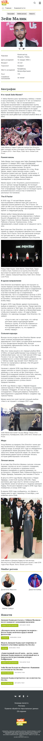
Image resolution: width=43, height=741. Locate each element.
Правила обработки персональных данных (21, 709)
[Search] (34, 3)
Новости (31, 13)
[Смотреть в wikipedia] (20, 50)
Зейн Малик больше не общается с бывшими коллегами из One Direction (20, 668)
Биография (11, 13)
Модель (21, 57)
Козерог (21, 66)
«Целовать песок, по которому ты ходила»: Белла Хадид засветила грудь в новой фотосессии (19, 632)
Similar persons (21, 13)
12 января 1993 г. (24, 60)
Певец (26, 57)
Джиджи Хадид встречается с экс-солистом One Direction (21, 679)
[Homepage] (5, 3)
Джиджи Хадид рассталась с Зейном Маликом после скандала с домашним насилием (20, 621)
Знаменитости (19, 8)
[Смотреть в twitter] (23, 50)
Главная (8, 8)
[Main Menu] (40, 3)
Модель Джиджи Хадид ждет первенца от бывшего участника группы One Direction (18, 644)
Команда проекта (21, 703)
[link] (21, 132)
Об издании (21, 711)
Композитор (22, 54)
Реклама (21, 706)
